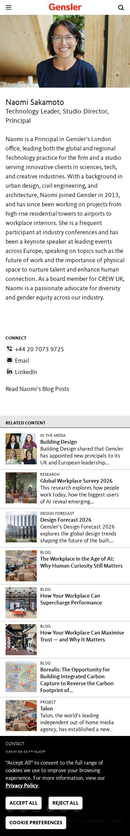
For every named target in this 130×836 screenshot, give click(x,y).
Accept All (23, 803)
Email (21, 361)
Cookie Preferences (35, 823)
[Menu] (8, 7)
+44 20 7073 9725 (39, 349)
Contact (15, 744)
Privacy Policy (22, 786)
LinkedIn (25, 372)
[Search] (121, 7)
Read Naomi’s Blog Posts (37, 389)
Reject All (65, 803)
